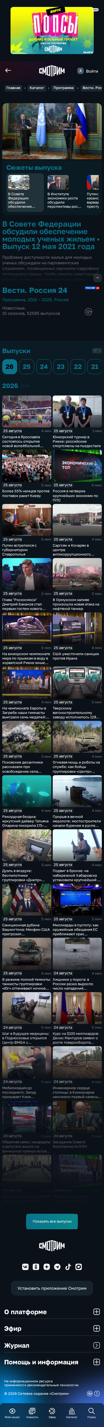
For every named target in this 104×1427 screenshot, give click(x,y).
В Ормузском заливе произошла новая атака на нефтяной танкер (76, 604)
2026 (24, 385)
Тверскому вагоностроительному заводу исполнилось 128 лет (74, 715)
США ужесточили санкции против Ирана (76, 656)
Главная (13, 88)
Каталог (37, 88)
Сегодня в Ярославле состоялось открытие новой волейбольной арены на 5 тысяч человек (25, 443)
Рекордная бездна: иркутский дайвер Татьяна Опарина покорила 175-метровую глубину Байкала (26, 823)
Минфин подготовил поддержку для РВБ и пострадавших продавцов (75, 1200)
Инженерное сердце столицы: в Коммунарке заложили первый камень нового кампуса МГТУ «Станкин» (75, 1097)
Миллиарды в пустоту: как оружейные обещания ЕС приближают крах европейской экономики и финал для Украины (76, 934)
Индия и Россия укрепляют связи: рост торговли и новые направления (26, 1200)
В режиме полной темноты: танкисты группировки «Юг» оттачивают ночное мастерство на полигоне (26, 986)
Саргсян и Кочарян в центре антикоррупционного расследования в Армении (76, 552)
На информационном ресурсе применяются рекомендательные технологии (41, 1383)
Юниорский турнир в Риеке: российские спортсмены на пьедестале (77, 441)
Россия (61, 299)
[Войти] (80, 71)
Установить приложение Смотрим (52, 1288)
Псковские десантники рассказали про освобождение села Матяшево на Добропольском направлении (22, 773)
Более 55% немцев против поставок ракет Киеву (25, 493)
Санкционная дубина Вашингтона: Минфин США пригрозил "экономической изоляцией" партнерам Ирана (26, 936)
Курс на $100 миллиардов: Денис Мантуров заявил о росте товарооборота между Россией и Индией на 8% (76, 1042)
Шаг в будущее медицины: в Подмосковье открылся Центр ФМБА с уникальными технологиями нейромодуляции (25, 1044)
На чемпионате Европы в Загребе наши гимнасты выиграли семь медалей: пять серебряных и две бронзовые (24, 717)
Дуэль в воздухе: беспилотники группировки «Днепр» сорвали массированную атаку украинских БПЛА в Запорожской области (24, 881)
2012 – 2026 (40, 299)
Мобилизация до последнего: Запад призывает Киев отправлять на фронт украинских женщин (20, 1097)
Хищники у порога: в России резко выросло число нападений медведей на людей (73, 986)
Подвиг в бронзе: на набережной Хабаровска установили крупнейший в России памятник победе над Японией (76, 879)
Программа (63, 88)
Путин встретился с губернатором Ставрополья (19, 549)
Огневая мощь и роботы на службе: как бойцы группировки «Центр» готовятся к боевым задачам (76, 771)
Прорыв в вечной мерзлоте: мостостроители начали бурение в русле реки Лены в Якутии (77, 823)
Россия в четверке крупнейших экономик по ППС (75, 495)
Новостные (13, 307)
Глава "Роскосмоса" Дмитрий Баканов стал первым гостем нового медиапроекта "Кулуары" (24, 606)
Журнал (16, 1345)
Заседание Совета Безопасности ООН (70, 1144)
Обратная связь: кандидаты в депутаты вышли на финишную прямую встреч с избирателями (26, 1148)
